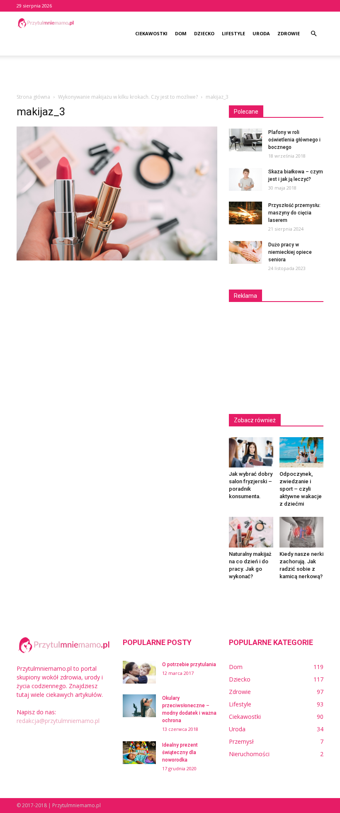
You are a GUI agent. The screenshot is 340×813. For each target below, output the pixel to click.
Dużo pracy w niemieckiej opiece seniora (290, 252)
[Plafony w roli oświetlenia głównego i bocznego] (245, 140)
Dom (181, 33)
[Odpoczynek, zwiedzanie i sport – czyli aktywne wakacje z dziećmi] (301, 452)
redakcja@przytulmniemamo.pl (58, 721)
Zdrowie (288, 33)
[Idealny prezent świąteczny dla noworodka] (139, 752)
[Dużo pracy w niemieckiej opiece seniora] (245, 252)
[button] (313, 34)
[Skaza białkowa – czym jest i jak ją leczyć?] (245, 179)
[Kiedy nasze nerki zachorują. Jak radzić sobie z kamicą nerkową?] (301, 532)
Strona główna (33, 96)
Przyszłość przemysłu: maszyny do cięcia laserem (294, 212)
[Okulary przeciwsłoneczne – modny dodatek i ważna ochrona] (139, 705)
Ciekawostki (151, 33)
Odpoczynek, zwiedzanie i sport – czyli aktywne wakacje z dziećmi (300, 489)
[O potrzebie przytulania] (139, 672)
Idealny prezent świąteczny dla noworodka (180, 752)
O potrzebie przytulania (189, 664)
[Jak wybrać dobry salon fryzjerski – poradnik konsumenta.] (251, 452)
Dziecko (204, 33)
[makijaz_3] (117, 258)
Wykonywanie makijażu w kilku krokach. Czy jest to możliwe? (128, 96)
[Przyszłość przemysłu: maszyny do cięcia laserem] (245, 213)
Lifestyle (233, 33)
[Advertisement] (170, 73)
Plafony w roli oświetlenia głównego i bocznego (294, 139)
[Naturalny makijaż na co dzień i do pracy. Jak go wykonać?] (251, 532)
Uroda (261, 33)
